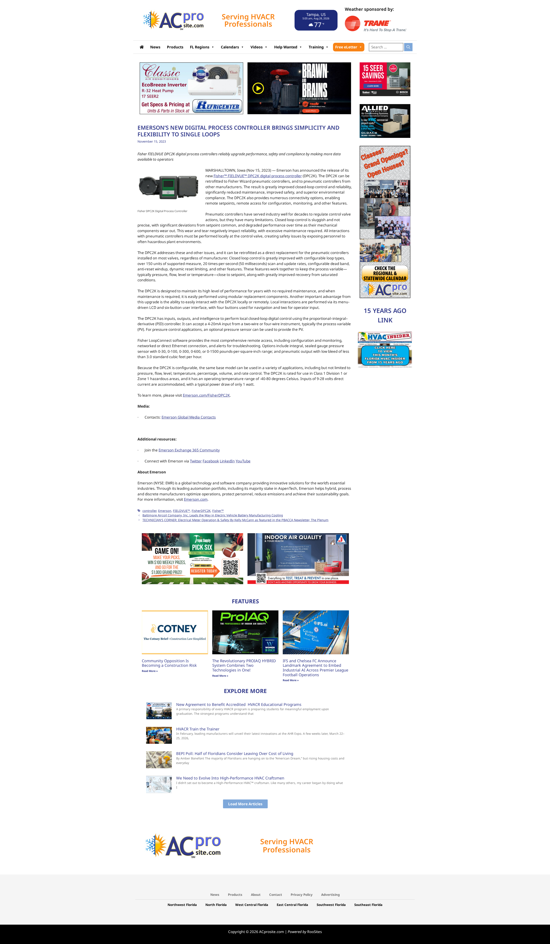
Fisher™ (218, 511)
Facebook (211, 461)
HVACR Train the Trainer (197, 728)
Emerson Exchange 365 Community (189, 450)
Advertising (330, 894)
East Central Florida (292, 904)
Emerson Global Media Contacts (189, 417)
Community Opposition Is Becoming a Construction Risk (169, 663)
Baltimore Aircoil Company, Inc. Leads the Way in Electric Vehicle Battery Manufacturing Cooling (212, 515)
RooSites (314, 931)
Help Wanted (285, 47)
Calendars (230, 47)
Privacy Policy (302, 894)
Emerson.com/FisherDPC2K (206, 395)
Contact (275, 894)
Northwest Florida (182, 904)
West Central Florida (251, 904)
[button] (245, 803)
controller (149, 511)
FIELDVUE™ (181, 511)
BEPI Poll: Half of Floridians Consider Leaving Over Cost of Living (234, 753)
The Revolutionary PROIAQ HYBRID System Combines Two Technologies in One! (244, 665)
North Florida (216, 904)
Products (175, 47)
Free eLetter (346, 47)
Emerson (164, 511)
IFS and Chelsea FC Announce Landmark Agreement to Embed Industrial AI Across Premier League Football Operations (315, 667)
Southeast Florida (368, 904)
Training (316, 47)
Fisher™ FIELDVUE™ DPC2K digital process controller (258, 175)
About (256, 894)
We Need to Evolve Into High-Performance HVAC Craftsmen (230, 777)
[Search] (408, 47)
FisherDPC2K (201, 511)
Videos (257, 47)
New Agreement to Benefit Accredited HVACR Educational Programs (238, 704)
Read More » (150, 671)
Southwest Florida (331, 904)
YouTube (243, 461)
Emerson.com (196, 499)
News (155, 47)
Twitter (196, 461)
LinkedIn (227, 461)
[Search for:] (386, 47)
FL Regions (199, 47)
